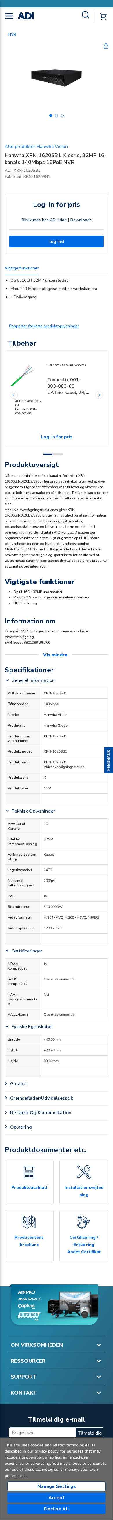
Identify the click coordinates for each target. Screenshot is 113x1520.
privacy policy (46, 1451)
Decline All (56, 1509)
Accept (56, 1498)
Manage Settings (56, 1486)
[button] (108, 760)
